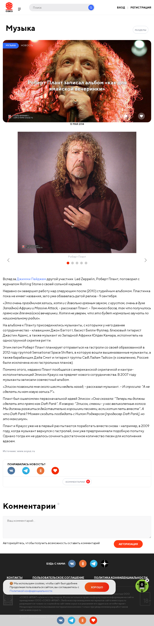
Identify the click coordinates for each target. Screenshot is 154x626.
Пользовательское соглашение (58, 577)
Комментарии (77, 481)
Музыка (20, 28)
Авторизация (128, 544)
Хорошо (97, 587)
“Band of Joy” (9, 295)
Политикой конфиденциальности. (31, 590)
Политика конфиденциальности (120, 577)
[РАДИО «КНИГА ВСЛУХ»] (142, 586)
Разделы (140, 30)
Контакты (15, 577)
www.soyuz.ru (26, 451)
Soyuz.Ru (9, 7)
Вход (121, 7)
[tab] (68, 263)
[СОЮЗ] (8, 599)
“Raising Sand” (10, 383)
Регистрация (141, 7)
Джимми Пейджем (31, 279)
